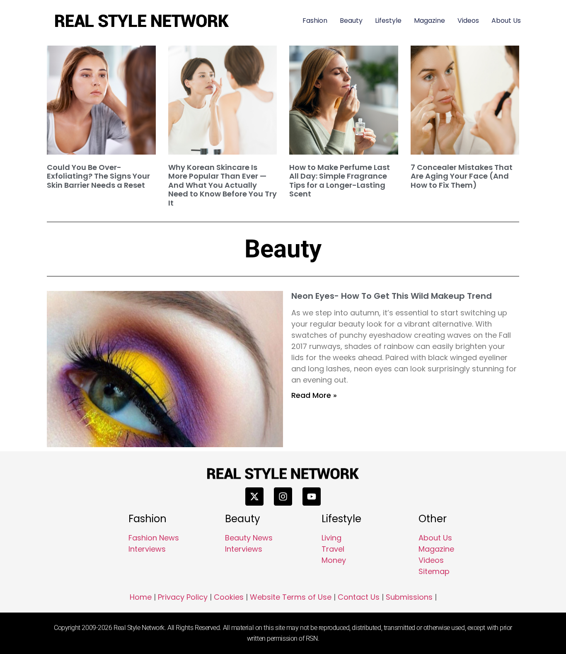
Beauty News (249, 538)
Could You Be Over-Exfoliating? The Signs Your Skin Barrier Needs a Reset (98, 176)
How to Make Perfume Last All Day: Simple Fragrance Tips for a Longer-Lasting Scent (339, 180)
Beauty (351, 20)
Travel (333, 549)
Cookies (229, 597)
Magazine (429, 20)
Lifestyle (388, 20)
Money (334, 560)
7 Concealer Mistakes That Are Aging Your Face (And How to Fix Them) (462, 176)
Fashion (314, 20)
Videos (468, 20)
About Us (506, 20)
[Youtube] (311, 496)
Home (141, 597)
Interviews (147, 549)
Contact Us (359, 597)
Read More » (314, 395)
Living (331, 538)
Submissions (409, 597)
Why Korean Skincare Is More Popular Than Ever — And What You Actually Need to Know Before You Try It (222, 185)
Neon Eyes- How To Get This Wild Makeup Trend (391, 296)
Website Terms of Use (290, 597)
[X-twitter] (254, 496)
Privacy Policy (183, 597)
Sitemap (434, 571)
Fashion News (153, 538)
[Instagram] (283, 496)
